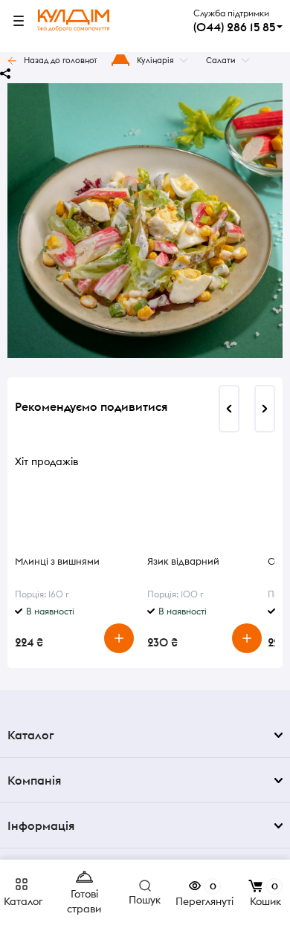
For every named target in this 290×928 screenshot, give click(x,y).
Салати (221, 60)
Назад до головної (60, 60)
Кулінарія (155, 60)
